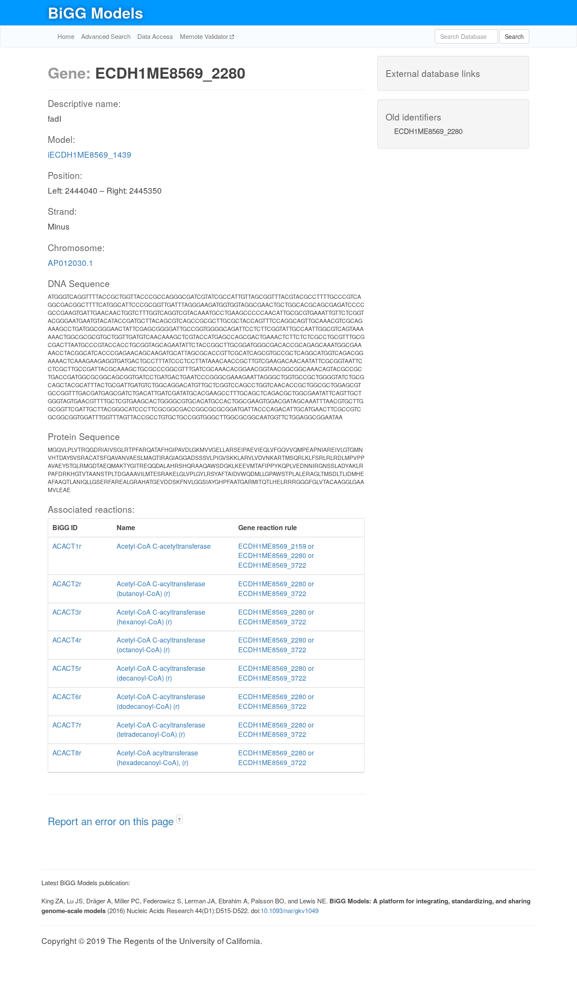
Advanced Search (106, 36)
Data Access (155, 36)
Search (514, 36)
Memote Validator (205, 36)
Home (65, 36)
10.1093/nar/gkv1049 (289, 910)
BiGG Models (95, 12)
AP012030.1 (70, 262)
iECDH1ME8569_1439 (89, 154)
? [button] (179, 819)
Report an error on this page (112, 820)
